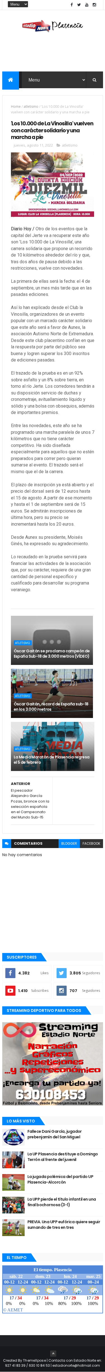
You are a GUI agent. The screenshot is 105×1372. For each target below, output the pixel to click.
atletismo (31, 106)
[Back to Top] (53, 1354)
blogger (69, 843)
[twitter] (79, 5)
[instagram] (94, 5)
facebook (91, 843)
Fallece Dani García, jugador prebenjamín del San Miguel (54, 1134)
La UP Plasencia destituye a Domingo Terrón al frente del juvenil (62, 1156)
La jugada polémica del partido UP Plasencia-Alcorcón (60, 1179)
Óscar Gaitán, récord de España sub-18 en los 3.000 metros (51, 706)
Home (16, 106)
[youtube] (87, 5)
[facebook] (72, 5)
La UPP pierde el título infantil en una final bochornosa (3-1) (61, 1202)
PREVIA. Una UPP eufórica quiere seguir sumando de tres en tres (63, 1224)
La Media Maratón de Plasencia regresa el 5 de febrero (52, 759)
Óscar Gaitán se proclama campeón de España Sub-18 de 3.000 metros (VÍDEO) (52, 653)
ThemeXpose (34, 1360)
